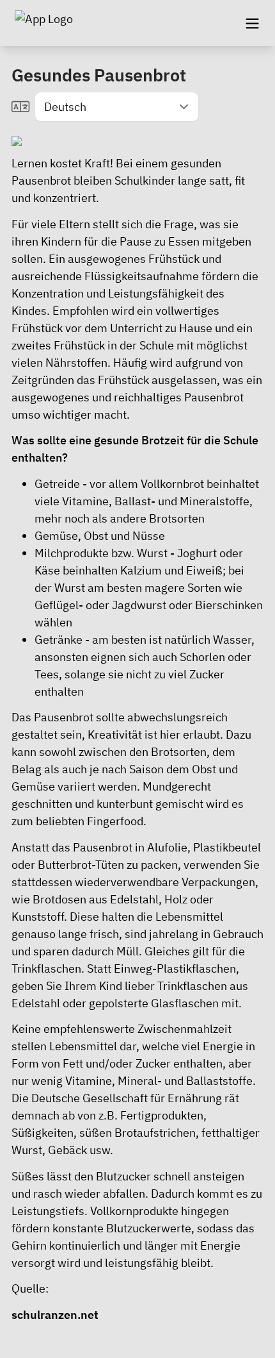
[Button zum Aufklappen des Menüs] (252, 23)
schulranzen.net (55, 1314)
